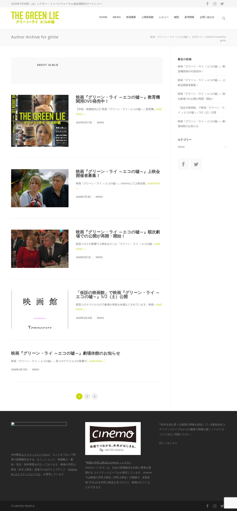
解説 (176, 17)
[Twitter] (222, 3)
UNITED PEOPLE (24, 506)
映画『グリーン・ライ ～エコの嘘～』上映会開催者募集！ (118, 173)
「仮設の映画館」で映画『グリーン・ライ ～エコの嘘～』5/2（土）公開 (118, 294)
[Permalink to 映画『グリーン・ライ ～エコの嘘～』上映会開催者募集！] (40, 188)
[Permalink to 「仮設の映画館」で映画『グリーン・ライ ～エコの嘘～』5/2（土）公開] (40, 309)
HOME (103, 17)
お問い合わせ (207, 17)
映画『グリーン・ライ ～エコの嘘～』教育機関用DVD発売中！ (118, 99)
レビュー (164, 17)
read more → (97, 361)
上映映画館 (147, 17)
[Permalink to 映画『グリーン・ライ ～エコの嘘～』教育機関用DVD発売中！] (40, 121)
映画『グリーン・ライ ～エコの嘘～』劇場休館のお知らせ (65, 353)
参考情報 (189, 17)
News (117, 17)
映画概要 (131, 17)
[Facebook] (207, 3)
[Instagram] (214, 3)
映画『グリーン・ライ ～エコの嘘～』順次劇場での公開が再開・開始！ (118, 233)
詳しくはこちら (168, 443)
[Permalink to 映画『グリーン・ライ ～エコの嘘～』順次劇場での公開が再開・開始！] (40, 249)
